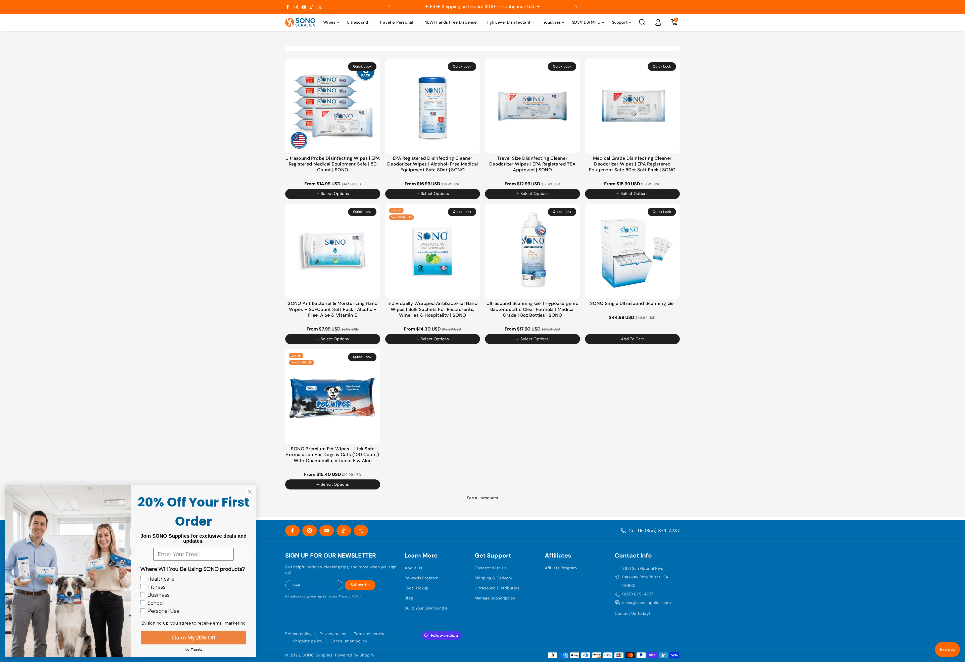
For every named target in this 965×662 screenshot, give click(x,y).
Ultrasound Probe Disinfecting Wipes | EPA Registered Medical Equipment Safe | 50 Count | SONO (332, 164)
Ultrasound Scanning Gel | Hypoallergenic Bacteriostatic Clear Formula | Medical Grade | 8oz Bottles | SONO (532, 309)
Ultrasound (357, 22)
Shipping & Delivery (493, 578)
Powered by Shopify (355, 655)
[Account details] (658, 22)
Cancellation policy (348, 641)
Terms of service (369, 633)
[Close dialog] (250, 491)
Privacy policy (332, 633)
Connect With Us (491, 568)
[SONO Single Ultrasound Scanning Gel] (632, 251)
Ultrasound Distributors (497, 588)
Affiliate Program (561, 568)
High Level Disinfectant (508, 22)
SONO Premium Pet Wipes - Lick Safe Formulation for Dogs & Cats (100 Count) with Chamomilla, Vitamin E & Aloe (332, 455)
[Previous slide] (389, 7)
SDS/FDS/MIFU (586, 22)
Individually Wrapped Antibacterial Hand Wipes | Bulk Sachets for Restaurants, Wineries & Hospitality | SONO (432, 309)
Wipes (329, 22)
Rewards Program (422, 578)
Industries (551, 22)
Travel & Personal (396, 22)
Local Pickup (417, 588)
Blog (409, 598)
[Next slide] (576, 7)
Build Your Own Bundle (426, 608)
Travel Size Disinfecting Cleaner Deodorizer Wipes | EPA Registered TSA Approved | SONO (532, 164)
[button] (331, 22)
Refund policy (298, 633)
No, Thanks (193, 649)
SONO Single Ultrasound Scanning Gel (632, 303)
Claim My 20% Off (193, 638)
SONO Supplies (318, 655)
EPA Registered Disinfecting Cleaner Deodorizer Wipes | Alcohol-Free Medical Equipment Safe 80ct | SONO (432, 164)
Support (620, 22)
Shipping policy (308, 641)
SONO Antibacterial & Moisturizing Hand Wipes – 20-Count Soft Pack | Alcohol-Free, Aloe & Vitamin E (332, 309)
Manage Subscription (495, 598)
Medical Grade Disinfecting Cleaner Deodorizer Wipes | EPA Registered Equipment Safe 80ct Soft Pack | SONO (632, 164)
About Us (413, 568)
